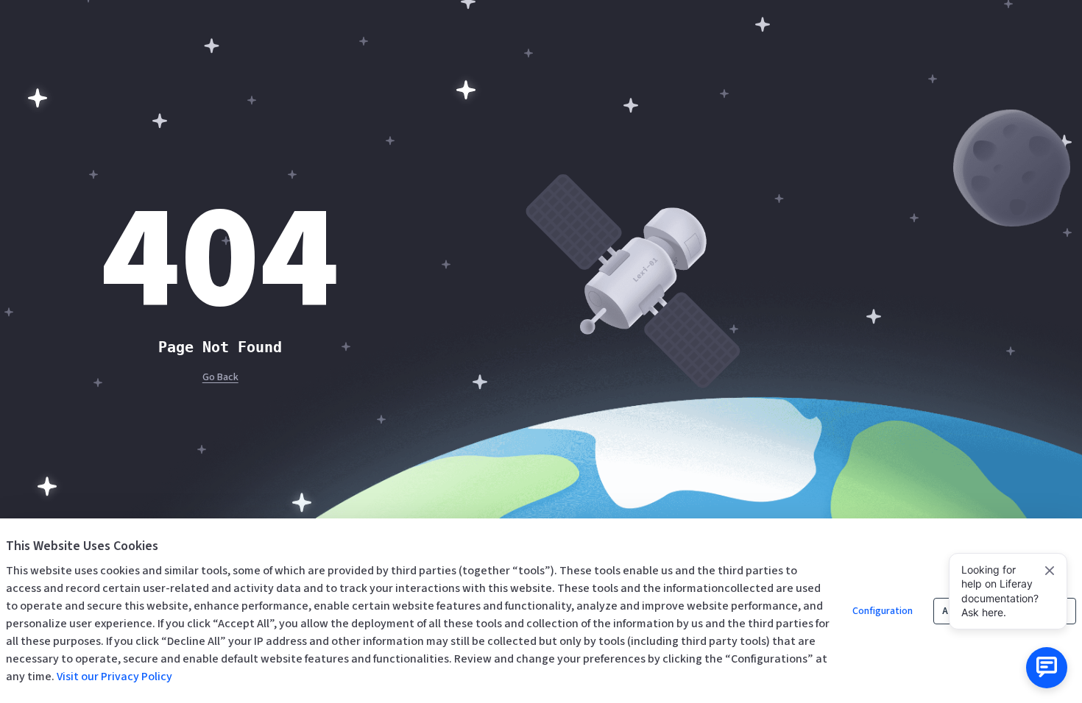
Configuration (882, 611)
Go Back (220, 377)
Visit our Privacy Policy (114, 676)
